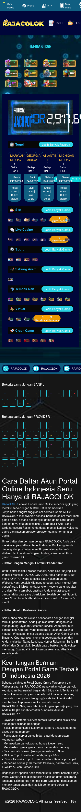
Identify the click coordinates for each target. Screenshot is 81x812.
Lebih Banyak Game (57, 210)
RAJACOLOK (10, 504)
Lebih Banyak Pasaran (56, 144)
